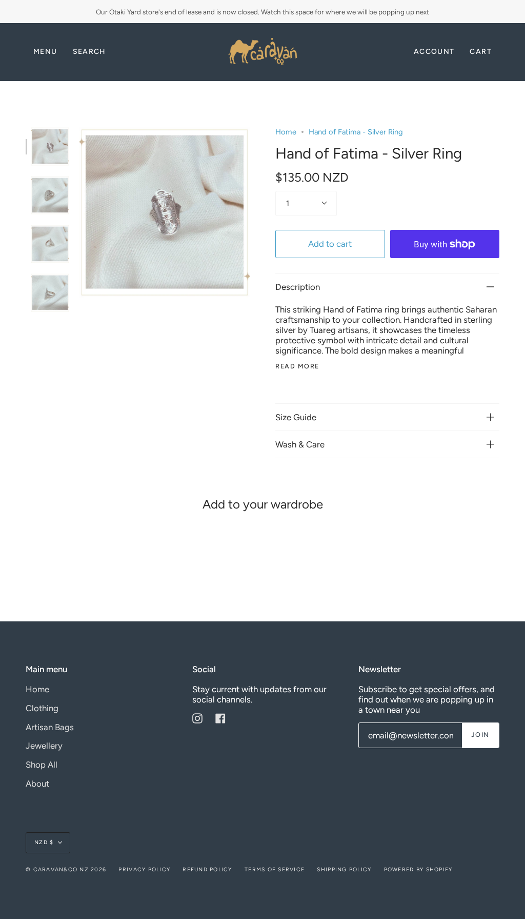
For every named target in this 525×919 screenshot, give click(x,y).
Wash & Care (300, 444)
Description (297, 287)
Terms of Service (275, 869)
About (37, 783)
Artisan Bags (50, 727)
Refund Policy (207, 869)
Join (480, 734)
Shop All (41, 764)
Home (285, 131)
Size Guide (295, 417)
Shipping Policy (344, 869)
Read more (297, 366)
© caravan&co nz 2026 (66, 869)
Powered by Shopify (418, 869)
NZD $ (43, 842)
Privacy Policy (144, 869)
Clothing (42, 708)
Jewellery (44, 745)
